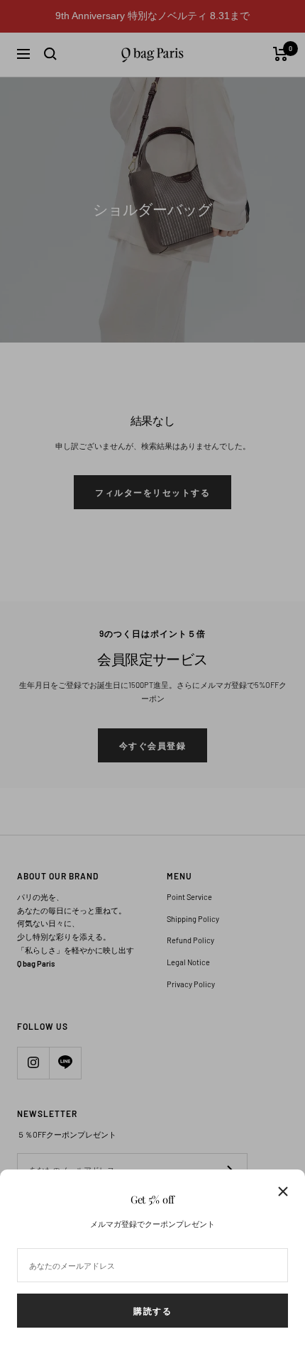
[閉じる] (283, 1191)
